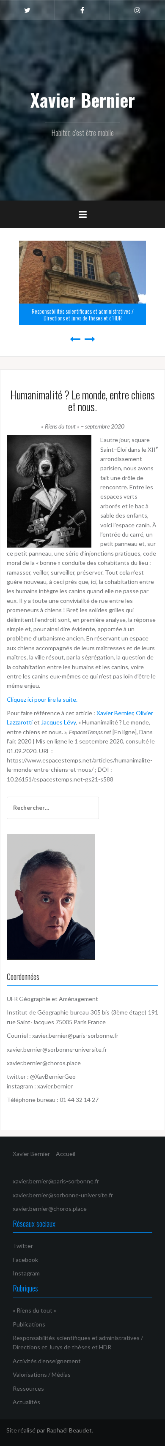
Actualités (26, 1401)
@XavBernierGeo (53, 1076)
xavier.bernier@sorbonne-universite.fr (57, 1049)
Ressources (28, 1388)
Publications (29, 1324)
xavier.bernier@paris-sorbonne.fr (76, 1035)
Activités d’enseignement (47, 1361)
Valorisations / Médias (42, 1374)
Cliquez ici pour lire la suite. (42, 699)
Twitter (23, 1245)
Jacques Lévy (58, 722)
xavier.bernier (55, 1086)
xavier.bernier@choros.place (44, 1062)
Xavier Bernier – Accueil (44, 1153)
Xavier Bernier (82, 100)
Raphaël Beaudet (69, 1430)
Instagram (26, 1273)
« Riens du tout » (34, 1310)
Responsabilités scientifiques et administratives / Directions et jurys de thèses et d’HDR (83, 314)
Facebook (25, 1259)
